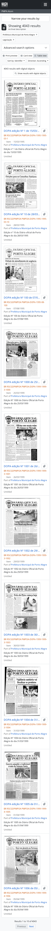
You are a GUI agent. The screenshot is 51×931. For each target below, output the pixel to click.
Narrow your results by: (25, 18)
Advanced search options (19, 47)
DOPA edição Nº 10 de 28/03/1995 (22, 214)
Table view (42, 55)
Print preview (11, 55)
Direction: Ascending (37, 61)
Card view (27, 55)
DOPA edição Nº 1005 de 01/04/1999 (22, 804)
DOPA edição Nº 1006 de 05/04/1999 (22, 888)
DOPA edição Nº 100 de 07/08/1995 (22, 297)
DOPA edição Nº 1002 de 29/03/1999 (22, 550)
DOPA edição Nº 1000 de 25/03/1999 (22, 382)
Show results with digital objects (31, 73)
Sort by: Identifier (15, 61)
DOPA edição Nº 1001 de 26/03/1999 (22, 466)
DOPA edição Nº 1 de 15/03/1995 (22, 130)
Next (31, 926)
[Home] (6, 4)
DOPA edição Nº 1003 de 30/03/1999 (22, 634)
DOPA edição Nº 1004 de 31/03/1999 (22, 719)
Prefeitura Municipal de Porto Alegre (29, 144)
